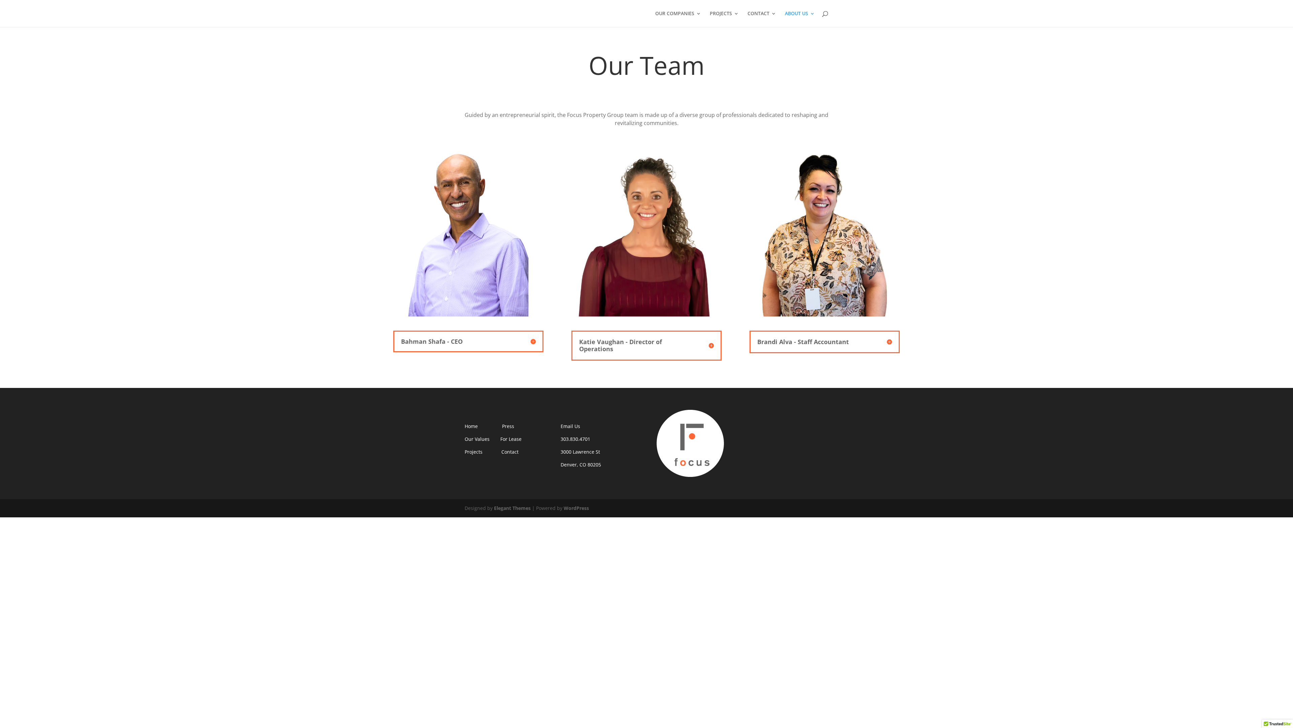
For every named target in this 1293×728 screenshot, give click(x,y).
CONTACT (758, 14)
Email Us (570, 426)
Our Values (477, 439)
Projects (474, 452)
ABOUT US (796, 14)
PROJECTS (721, 14)
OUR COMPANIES (674, 14)
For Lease (511, 439)
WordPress (576, 508)
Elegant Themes (512, 508)
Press (508, 426)
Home (471, 426)
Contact (510, 452)
